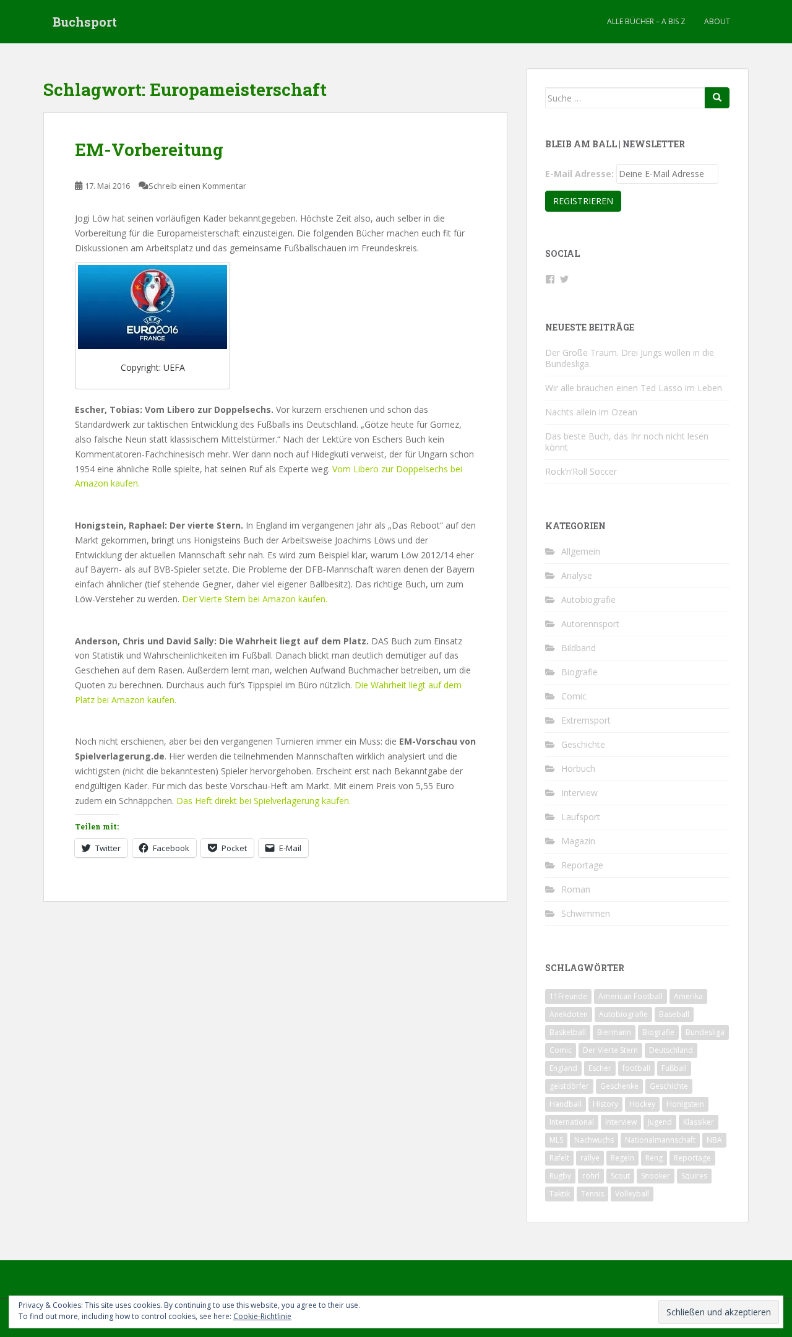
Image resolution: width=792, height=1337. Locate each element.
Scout (620, 1175)
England (563, 1068)
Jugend (660, 1122)
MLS (556, 1140)
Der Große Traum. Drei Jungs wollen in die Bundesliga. (629, 358)
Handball (565, 1104)
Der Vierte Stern (610, 1050)
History (605, 1104)
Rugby (560, 1175)
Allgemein (580, 551)
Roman (575, 889)
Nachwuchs (594, 1140)
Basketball (567, 1032)
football (636, 1068)
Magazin (578, 841)
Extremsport (586, 720)
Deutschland (671, 1050)
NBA (714, 1140)
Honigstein (685, 1104)
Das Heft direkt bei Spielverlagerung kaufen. (263, 801)
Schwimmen (585, 913)
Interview (579, 792)
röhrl (591, 1175)
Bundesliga (705, 1032)
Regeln (622, 1158)
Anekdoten (568, 1014)
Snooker (655, 1175)
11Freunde (568, 996)
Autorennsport (590, 624)
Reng (654, 1158)
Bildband (578, 648)
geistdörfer (569, 1086)
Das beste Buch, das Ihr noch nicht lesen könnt (626, 441)
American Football (630, 996)
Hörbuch (578, 768)
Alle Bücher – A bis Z (646, 21)
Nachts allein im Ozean (591, 412)
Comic (574, 696)
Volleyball (632, 1193)
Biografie (579, 672)
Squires (694, 1175)
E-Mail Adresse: (579, 174)
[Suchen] (717, 97)
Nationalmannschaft (660, 1140)
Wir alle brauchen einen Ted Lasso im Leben (633, 388)
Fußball (674, 1068)
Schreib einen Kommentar (197, 185)
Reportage (582, 865)
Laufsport (580, 817)
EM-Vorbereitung (149, 149)
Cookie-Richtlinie (262, 1316)
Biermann (614, 1032)
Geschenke (619, 1086)
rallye (590, 1158)
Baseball (674, 1014)
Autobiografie (588, 599)
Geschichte (583, 744)
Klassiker (698, 1122)
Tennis (592, 1193)
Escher (599, 1068)
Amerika (688, 996)
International (571, 1122)
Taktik (559, 1193)
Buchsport (85, 22)
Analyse (576, 575)
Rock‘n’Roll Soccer (581, 471)
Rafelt (559, 1158)
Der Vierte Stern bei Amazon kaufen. (254, 599)
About (717, 21)
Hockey (642, 1104)
